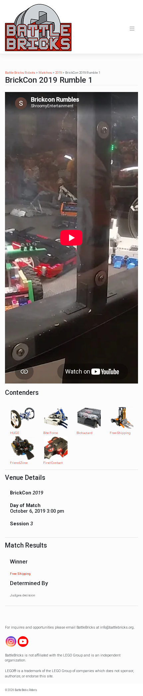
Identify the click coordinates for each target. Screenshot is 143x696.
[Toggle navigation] (132, 29)
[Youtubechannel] (23, 641)
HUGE (14, 433)
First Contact (53, 463)
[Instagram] (11, 641)
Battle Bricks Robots (26, 690)
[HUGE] (22, 417)
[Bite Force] (56, 417)
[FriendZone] (22, 448)
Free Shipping (120, 433)
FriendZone (19, 463)
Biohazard (84, 433)
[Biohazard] (89, 417)
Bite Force (50, 433)
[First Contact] (56, 448)
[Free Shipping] (122, 417)
